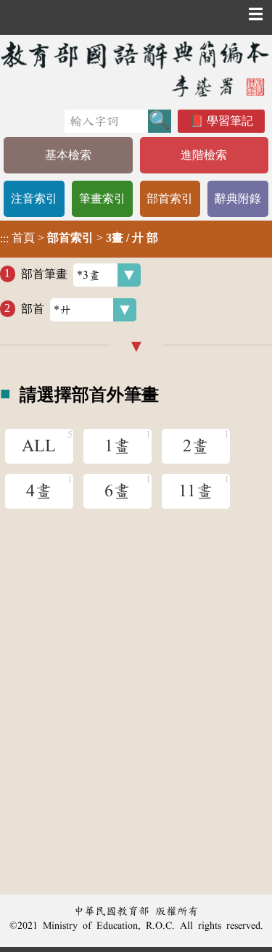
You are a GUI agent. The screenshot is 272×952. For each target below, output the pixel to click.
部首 (32, 308)
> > (79, 238)
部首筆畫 (44, 273)
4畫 (39, 491)
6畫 (117, 491)
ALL (39, 446)
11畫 (195, 491)
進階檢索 (204, 155)
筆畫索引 (102, 198)
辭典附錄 (238, 198)
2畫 (196, 446)
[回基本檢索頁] (136, 68)
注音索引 (34, 198)
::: (4, 239)
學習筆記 (230, 121)
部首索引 (170, 198)
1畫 (117, 446)
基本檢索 (68, 155)
